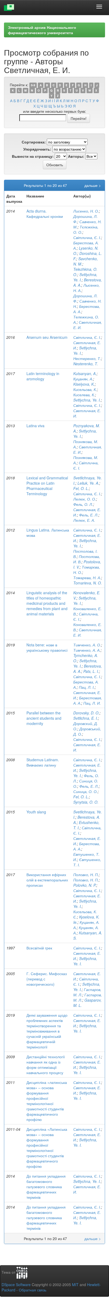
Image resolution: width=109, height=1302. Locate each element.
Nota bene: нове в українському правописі (46, 647)
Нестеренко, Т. (87, 358)
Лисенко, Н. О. (86, 211)
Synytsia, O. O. (85, 802)
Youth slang (36, 811)
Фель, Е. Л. (88, 514)
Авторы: (76, 156)
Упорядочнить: (37, 149)
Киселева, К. (84, 394)
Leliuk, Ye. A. (88, 483)
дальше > (92, 185)
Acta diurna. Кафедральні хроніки (44, 213)
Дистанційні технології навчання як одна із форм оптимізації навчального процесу (45, 1064)
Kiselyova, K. (84, 384)
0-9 (33, 85)
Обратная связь (32, 1289)
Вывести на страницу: (33, 156)
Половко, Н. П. (86, 874)
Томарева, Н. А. (87, 577)
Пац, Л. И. (92, 703)
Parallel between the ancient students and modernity (43, 718)
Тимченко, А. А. (87, 650)
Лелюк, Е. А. (84, 520)
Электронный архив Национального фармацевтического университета (42, 30)
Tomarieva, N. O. (87, 582)
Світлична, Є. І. (87, 237)
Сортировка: (34, 142)
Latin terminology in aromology (42, 376)
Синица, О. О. (85, 791)
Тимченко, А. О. (87, 644)
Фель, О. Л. (83, 504)
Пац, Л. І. (87, 687)
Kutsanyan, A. (85, 373)
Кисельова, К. (85, 389)
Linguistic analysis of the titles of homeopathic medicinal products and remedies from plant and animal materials (46, 603)
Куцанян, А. (83, 378)
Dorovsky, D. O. (86, 712)
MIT (75, 1284)
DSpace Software (16, 1284)
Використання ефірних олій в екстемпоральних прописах (47, 880)
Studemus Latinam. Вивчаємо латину (42, 762)
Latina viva (35, 425)
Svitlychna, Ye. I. (87, 400)
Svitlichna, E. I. (85, 718)
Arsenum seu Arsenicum (46, 337)
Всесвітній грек (39, 947)
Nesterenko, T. (85, 363)
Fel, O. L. (81, 488)
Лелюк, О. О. (84, 499)
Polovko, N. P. (84, 885)
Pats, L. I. (91, 671)
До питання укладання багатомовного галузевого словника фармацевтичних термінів (46, 1186)
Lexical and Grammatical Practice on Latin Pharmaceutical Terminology (47, 485)
